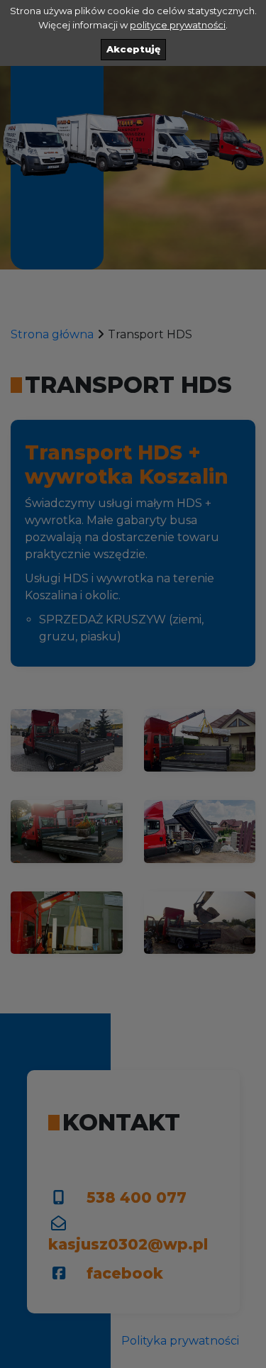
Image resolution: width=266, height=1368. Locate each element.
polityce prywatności (178, 24)
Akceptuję (133, 49)
